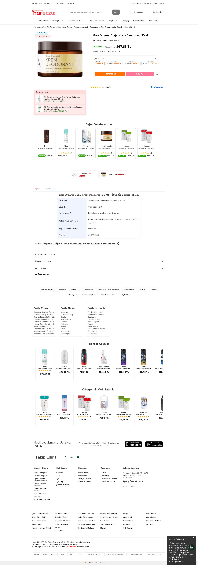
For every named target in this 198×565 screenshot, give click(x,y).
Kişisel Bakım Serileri (39, 517)
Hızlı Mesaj (41, 268)
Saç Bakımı (113, 21)
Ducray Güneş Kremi (89, 295)
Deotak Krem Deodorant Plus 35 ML (126, 148)
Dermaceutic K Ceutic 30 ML (44, 329)
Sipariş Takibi (37, 3)
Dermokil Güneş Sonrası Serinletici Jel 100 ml (63, 108)
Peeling (90, 324)
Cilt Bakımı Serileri (61, 517)
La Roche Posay (67, 315)
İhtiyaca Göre (128, 521)
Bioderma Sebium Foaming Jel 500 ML (44, 334)
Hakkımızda (71, 3)
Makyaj (126, 21)
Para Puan (38, 497)
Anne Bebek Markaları (86, 513)
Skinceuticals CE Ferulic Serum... (44, 331)
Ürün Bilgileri (50, 189)
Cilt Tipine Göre (129, 524)
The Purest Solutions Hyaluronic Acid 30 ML (62, 98)
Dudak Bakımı (93, 326)
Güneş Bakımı (58, 21)
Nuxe (46, 146)
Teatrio (86, 146)
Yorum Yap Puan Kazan (43, 500)
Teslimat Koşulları (40, 476)
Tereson (64, 412)
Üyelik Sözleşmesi (41, 473)
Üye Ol (58, 479)
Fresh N (142, 290)
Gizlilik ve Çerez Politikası (40, 490)
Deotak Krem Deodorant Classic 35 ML (146, 148)
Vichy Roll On (124, 295)
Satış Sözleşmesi (40, 494)
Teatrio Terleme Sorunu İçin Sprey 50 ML (86, 148)
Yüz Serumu (92, 334)
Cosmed (64, 366)
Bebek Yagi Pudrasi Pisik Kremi (108, 290)
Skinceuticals (66, 319)
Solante (64, 322)
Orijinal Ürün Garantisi (109, 479)
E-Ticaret (93, 563)
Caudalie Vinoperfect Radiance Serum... (44, 319)
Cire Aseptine (104, 366)
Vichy (66, 146)
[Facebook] (65, 457)
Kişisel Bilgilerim (84, 482)
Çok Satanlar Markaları (86, 528)
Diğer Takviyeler (96, 21)
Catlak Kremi (88, 290)
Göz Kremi (92, 317)
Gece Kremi (62, 290)
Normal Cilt (75, 290)
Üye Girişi (59, 482)
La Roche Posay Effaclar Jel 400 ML (44, 315)
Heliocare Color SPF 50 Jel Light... (44, 322)
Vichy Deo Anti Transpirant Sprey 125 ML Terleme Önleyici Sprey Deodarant (66, 148)
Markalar (59, 473)
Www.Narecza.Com (108, 295)
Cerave (63, 329)
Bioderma (64, 312)
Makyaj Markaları (61, 531)
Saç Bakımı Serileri (61, 513)
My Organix (73, 295)
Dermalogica (65, 334)
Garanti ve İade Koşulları (40, 485)
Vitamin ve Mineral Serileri (41, 528)
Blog (58, 476)
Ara (116, 12)
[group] (60, 59)
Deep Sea (143, 412)
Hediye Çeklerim (84, 479)
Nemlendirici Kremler (96, 315)
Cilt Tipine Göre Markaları (87, 524)
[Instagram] (71, 457)
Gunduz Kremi (129, 290)
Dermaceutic (66, 331)
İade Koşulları (43, 261)
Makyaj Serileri (37, 524)
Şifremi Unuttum (62, 485)
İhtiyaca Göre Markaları (86, 521)
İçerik (37, 189)
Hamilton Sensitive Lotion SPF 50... (44, 326)
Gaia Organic (106, 146)
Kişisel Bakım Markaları (108, 513)
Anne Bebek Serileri (39, 521)
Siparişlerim (82, 476)
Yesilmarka (153, 290)
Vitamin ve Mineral (77, 21)
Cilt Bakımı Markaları (153, 521)
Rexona (104, 412)
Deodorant (94, 27)
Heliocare (64, 324)
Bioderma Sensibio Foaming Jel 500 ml (44, 312)
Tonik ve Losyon (94, 319)
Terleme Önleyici (81, 27)
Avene (63, 326)
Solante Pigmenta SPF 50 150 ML (44, 317)
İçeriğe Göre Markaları (86, 517)
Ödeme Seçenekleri (45, 254)
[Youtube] (78, 457)
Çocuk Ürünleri (151, 517)
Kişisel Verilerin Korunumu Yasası (40, 480)
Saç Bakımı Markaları (62, 521)
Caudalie (64, 317)
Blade (84, 366)
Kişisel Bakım (138, 21)
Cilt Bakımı (43, 21)
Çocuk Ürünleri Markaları (109, 517)
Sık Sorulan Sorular (51, 3)
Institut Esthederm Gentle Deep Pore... (44, 324)
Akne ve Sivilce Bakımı (96, 329)
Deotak (126, 146)
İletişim (62, 3)
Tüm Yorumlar (157, 87)
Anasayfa (41, 27)
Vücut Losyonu (93, 322)
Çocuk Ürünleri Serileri (40, 513)
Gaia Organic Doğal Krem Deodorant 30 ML (106, 148)
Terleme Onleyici (47, 290)
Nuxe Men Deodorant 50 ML (46, 148)
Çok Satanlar (128, 528)
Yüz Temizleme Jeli (95, 312)
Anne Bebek (154, 21)
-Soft (87, 563)
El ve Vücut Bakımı (64, 27)
